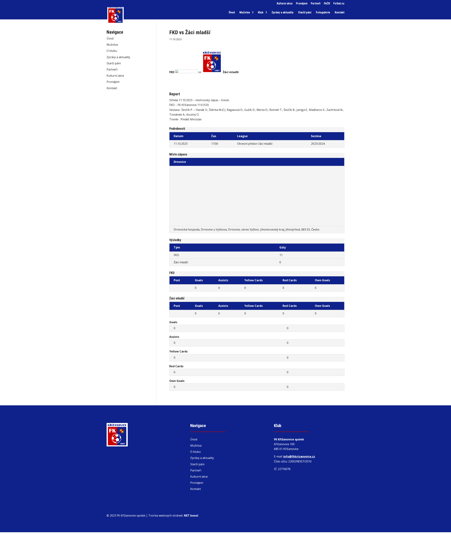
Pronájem (301, 3)
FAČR (327, 3)
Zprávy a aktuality (282, 12)
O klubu (112, 51)
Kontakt (339, 12)
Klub (260, 12)
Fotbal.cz (338, 3)
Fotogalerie (323, 12)
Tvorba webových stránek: (173, 515)
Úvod (232, 12)
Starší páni (304, 12)
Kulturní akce (285, 3)
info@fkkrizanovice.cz (299, 456)
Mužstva (244, 12)
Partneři (315, 3)
